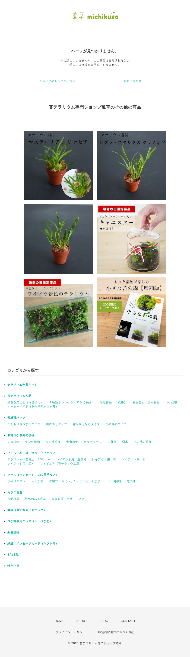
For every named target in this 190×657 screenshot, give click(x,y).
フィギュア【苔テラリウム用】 (61, 463)
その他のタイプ (116, 424)
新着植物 (13, 532)
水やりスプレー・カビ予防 (25, 481)
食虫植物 (72, 441)
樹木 (125, 441)
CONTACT (128, 621)
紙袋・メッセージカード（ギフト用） (33, 543)
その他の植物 (143, 441)
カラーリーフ (93, 441)
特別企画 (13, 565)
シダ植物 (13, 441)
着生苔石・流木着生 (146, 402)
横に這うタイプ (56, 424)
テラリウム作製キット (22, 384)
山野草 (112, 441)
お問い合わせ (133, 81)
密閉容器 (13, 499)
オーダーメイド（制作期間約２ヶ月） (33, 406)
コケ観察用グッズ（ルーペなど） (30, 521)
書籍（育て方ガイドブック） (27, 510)
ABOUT (81, 621)
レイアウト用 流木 (21, 463)
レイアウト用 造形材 (71, 459)
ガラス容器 (14, 492)
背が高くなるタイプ (86, 424)
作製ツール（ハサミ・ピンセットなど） (76, 481)
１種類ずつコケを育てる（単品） (71, 402)
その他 (131, 481)
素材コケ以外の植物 (21, 435)
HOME (59, 621)
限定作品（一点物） (113, 402)
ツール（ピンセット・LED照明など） (33, 474)
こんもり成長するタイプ (24, 424)
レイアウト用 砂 (134, 459)
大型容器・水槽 (62, 499)
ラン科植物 (32, 441)
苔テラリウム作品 (19, 395)
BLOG (104, 621)
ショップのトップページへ (57, 81)
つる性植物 (53, 441)
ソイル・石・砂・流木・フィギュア (31, 453)
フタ (81, 499)
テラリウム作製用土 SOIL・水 (29, 459)
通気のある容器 (35, 499)
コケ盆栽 (171, 402)
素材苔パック (16, 417)
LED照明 (115, 481)
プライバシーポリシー (71, 632)
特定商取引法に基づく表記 (116, 632)
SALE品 (13, 554)
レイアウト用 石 (104, 459)
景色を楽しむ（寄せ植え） (25, 402)
